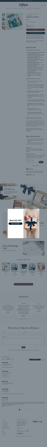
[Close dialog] (38, 210)
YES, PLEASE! (15, 224)
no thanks (15, 226)
